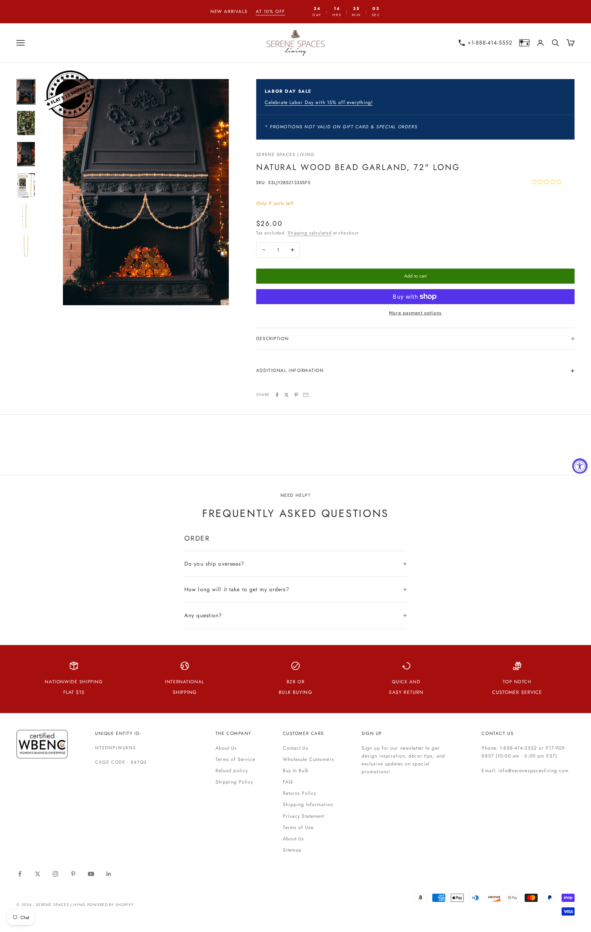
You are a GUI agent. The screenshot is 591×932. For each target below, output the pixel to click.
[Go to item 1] (26, 92)
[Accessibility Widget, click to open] (580, 466)
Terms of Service (235, 759)
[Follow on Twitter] (37, 873)
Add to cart (415, 276)
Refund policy (231, 770)
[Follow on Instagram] (55, 873)
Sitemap (292, 849)
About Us (226, 748)
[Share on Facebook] (277, 395)
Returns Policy (300, 793)
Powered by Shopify (110, 904)
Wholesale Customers (308, 759)
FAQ (288, 781)
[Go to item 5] (26, 216)
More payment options (415, 312)
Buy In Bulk (295, 770)
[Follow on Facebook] (19, 873)
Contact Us (295, 748)
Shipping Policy (234, 781)
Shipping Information (308, 804)
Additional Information (290, 370)
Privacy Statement (304, 816)
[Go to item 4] (26, 185)
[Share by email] (305, 395)
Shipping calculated (309, 233)
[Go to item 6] (26, 247)
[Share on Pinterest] (296, 395)
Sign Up (372, 733)
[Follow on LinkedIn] (108, 873)
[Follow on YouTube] (91, 873)
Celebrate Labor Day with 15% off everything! (319, 102)
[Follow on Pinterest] (73, 873)
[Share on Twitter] (286, 395)
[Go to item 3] (26, 154)
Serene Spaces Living (285, 154)
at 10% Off (270, 11)
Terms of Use (298, 827)
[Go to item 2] (26, 123)
